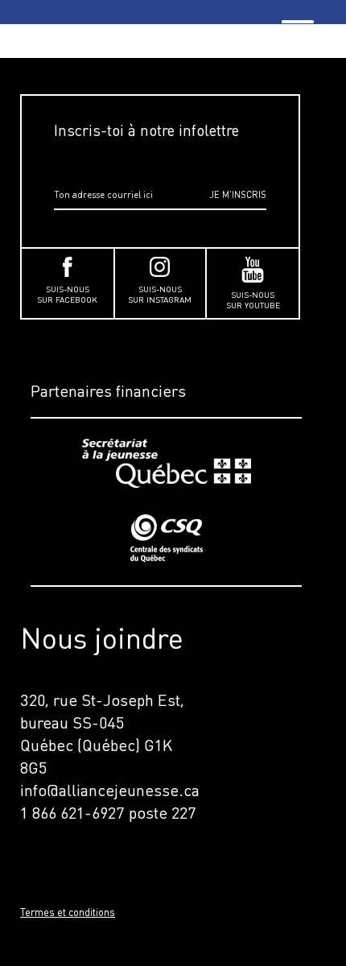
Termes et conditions (67, 912)
